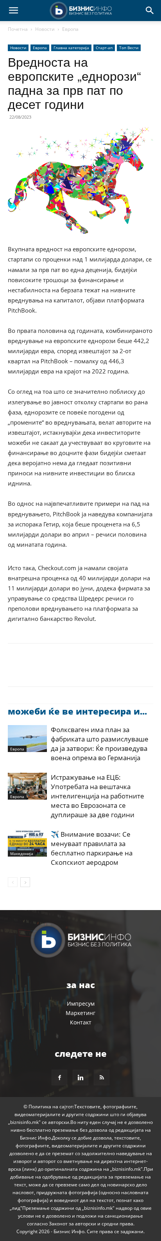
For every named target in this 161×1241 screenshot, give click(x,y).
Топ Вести (128, 47)
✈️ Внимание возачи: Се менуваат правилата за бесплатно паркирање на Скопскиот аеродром (91, 848)
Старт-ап (104, 47)
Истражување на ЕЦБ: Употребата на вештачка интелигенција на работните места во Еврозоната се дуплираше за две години (97, 796)
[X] (33, 670)
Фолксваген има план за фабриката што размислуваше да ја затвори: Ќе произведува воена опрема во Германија (99, 743)
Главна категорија (71, 47)
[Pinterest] (51, 670)
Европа (70, 29)
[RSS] (101, 1077)
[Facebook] (15, 670)
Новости (45, 29)
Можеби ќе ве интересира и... (77, 711)
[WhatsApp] (69, 670)
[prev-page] (13, 882)
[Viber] (105, 670)
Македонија (21, 853)
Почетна (18, 29)
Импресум (81, 1003)
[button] (13, 10)
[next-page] (25, 882)
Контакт (80, 1022)
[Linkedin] (87, 670)
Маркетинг (80, 1013)
